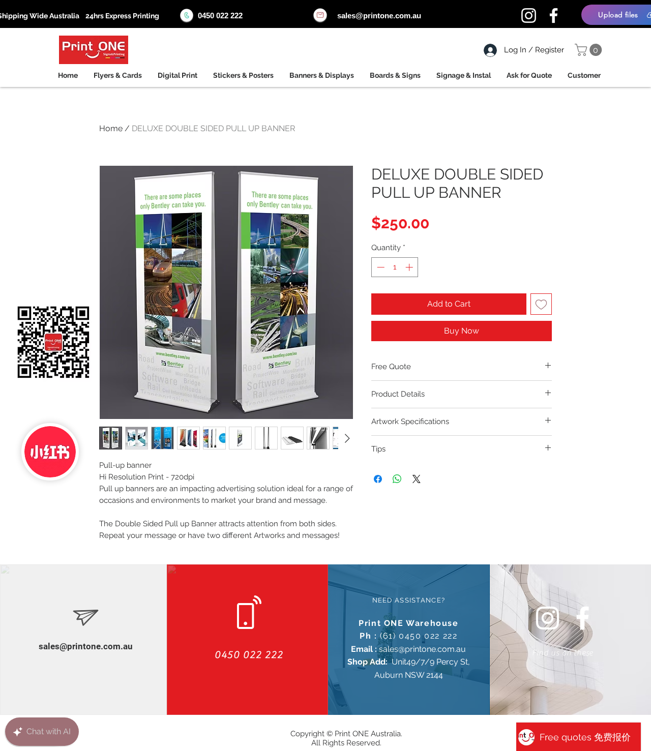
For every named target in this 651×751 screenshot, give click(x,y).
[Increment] (410, 267)
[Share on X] (416, 479)
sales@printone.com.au (379, 15)
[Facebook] (554, 15)
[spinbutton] (395, 267)
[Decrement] (380, 267)
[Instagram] (529, 15)
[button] (590, 50)
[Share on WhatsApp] (397, 479)
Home (111, 128)
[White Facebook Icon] (582, 618)
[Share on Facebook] (378, 479)
